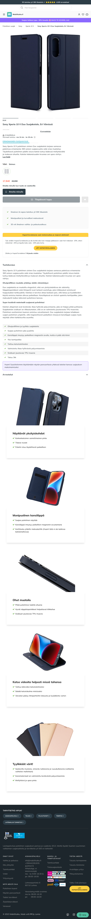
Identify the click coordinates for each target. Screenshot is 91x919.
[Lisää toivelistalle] (85, 200)
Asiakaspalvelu (11, 816)
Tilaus (27, 816)
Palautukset (43, 816)
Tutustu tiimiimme (76, 865)
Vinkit (5, 874)
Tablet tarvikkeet (10, 897)
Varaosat (7, 906)
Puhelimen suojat (9, 26)
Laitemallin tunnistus (13, 822)
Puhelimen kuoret (10, 888)
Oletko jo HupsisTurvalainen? (21, 253)
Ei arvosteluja (45, 131)
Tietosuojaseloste (54, 867)
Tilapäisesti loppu (43, 199)
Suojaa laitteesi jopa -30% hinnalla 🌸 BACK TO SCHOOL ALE (45, 20)
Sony (20, 26)
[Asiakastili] (79, 14)
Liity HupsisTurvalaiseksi (45, 248)
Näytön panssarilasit (11, 893)
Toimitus (59, 816)
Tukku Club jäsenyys (77, 883)
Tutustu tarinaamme (77, 860)
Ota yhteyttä (8, 865)
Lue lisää (6, 157)
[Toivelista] (83, 14)
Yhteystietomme (76, 874)
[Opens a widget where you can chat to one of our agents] (83, 915)
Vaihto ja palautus (10, 860)
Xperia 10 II (30, 26)
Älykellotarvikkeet (10, 902)
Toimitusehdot (9, 869)
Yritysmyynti (8, 878)
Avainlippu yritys (76, 869)
